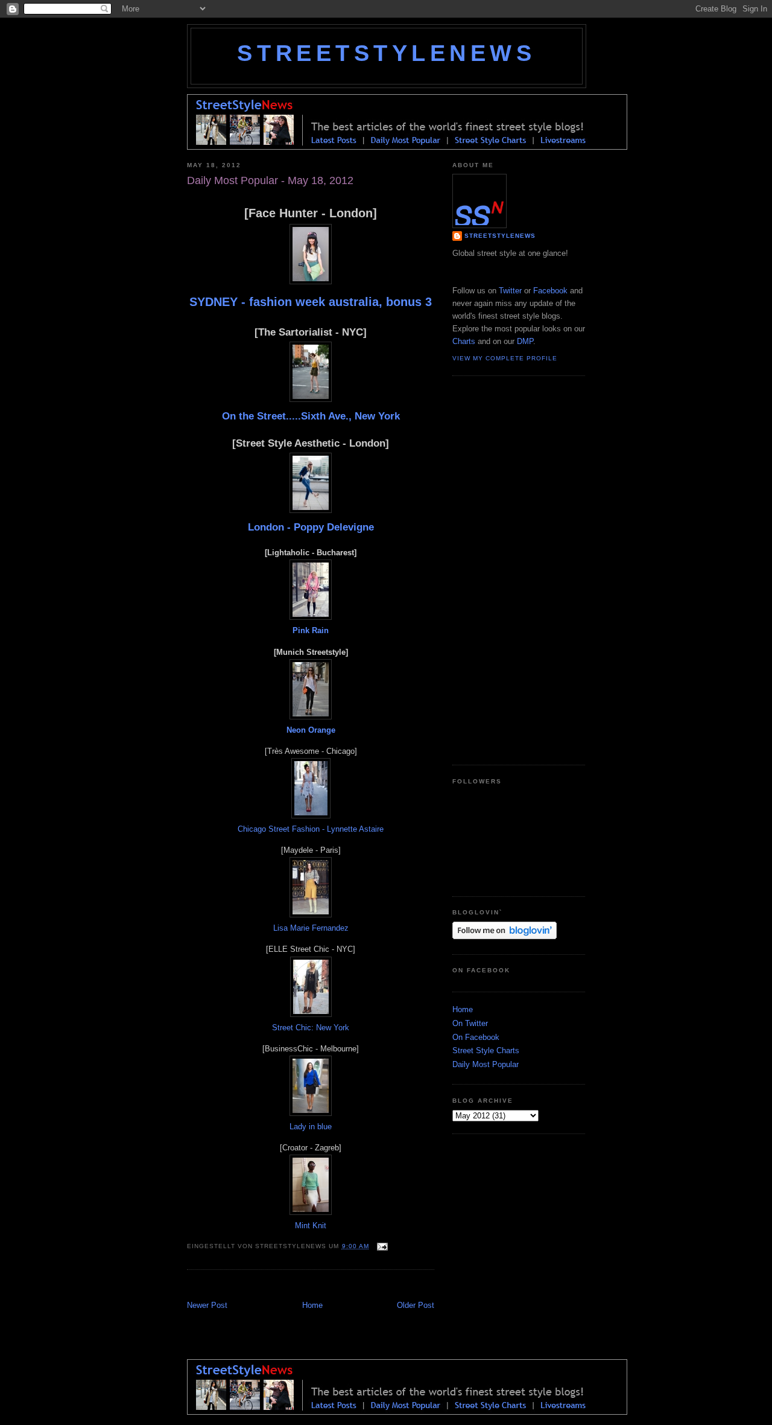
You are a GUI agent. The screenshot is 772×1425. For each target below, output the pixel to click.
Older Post (415, 1305)
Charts (463, 341)
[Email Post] (381, 1246)
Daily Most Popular (485, 1064)
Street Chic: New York (310, 1027)
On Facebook (475, 1037)
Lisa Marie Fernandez (311, 927)
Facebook (550, 290)
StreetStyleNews (386, 53)
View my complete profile (504, 358)
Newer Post (207, 1305)
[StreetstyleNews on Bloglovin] (504, 936)
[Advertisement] (328, 1286)
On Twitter (470, 1023)
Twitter (510, 290)
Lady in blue (311, 1126)
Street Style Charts (485, 1050)
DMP (525, 341)
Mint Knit (310, 1225)
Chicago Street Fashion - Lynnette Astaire (311, 829)
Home (312, 1305)
